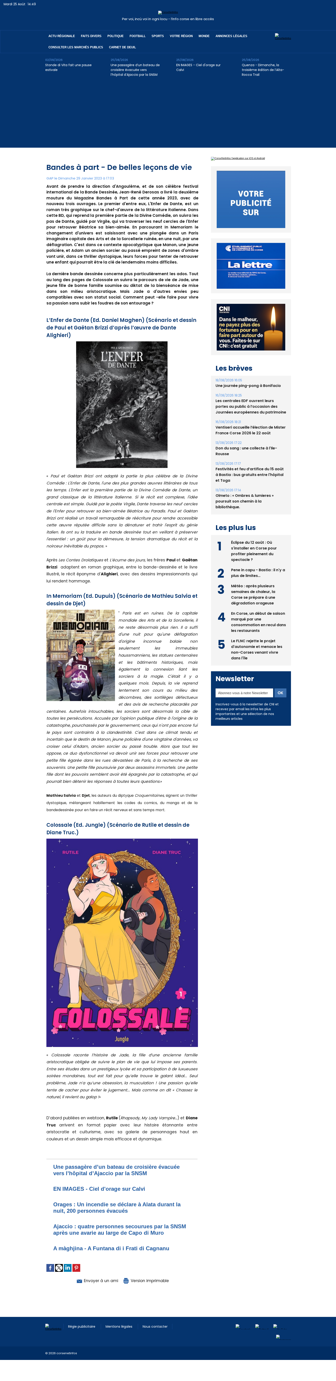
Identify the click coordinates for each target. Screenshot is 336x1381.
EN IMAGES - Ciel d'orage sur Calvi (198, 67)
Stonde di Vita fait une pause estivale (68, 67)
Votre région (181, 36)
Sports (158, 36)
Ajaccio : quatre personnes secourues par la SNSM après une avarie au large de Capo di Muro (119, 1229)
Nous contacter (155, 1326)
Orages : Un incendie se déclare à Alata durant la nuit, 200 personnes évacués (117, 1207)
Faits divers (91, 36)
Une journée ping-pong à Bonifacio (248, 396)
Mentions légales (119, 1326)
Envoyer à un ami (100, 1280)
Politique (115, 36)
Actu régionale (61, 36)
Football (138, 36)
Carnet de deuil (122, 47)
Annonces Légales (231, 36)
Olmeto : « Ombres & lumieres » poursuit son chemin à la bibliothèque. (245, 511)
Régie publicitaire (82, 1326)
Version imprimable (149, 1280)
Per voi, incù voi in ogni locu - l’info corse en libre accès (168, 18)
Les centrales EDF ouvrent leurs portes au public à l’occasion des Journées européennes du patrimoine (251, 417)
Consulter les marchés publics (75, 47)
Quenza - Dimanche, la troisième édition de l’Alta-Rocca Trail (263, 70)
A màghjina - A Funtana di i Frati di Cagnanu (111, 1248)
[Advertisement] (168, 116)
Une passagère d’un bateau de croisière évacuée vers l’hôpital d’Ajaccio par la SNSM (135, 70)
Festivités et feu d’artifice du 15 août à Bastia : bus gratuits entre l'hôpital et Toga (250, 485)
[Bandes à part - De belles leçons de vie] (80, 611)
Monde (204, 36)
